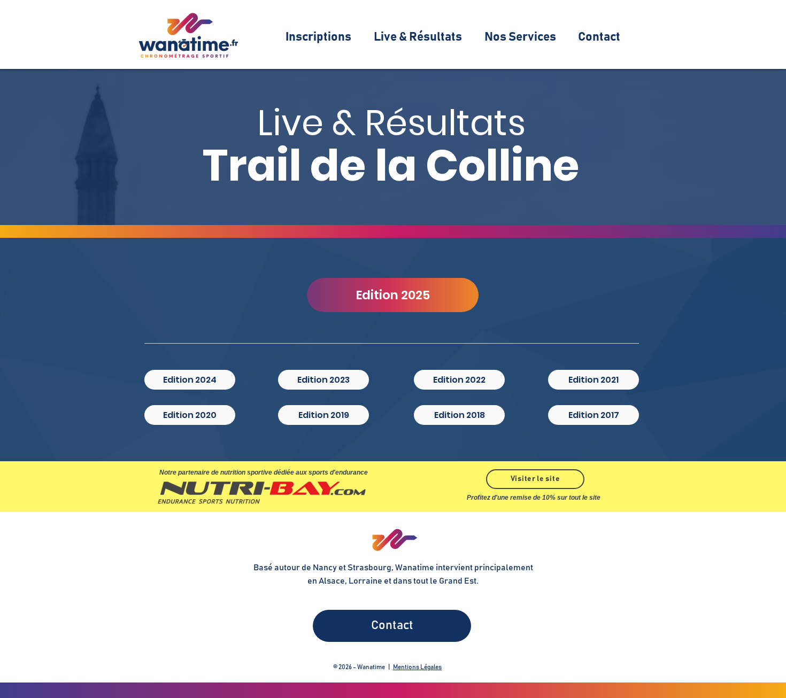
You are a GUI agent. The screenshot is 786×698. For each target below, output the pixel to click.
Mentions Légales (417, 667)
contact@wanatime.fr (398, 593)
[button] (535, 479)
